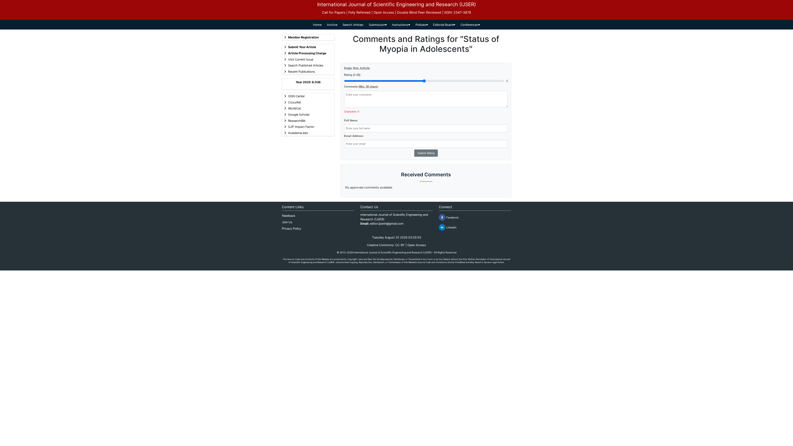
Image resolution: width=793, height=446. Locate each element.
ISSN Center (296, 96)
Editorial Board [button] (443, 24)
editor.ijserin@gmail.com (387, 223)
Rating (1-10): (352, 74)
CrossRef (294, 102)
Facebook (452, 217)
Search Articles (353, 24)
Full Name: (351, 120)
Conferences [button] (469, 24)
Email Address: (354, 136)
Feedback (288, 215)
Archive (332, 24)
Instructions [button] (400, 24)
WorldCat (294, 108)
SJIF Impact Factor (301, 126)
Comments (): (361, 86)
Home (317, 24)
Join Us (287, 222)
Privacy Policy (291, 228)
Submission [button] (377, 24)
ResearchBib (296, 120)
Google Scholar (299, 114)
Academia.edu (298, 133)
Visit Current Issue (300, 59)
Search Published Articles (305, 65)
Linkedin (450, 227)
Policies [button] (420, 24)
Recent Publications (301, 71)
